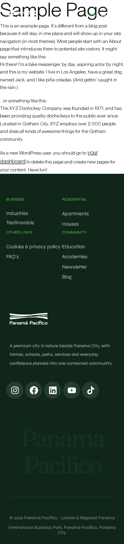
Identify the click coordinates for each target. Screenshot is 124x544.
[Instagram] (14, 390)
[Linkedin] (52, 390)
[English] (93, 15)
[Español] (103, 15)
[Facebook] (33, 390)
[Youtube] (71, 390)
